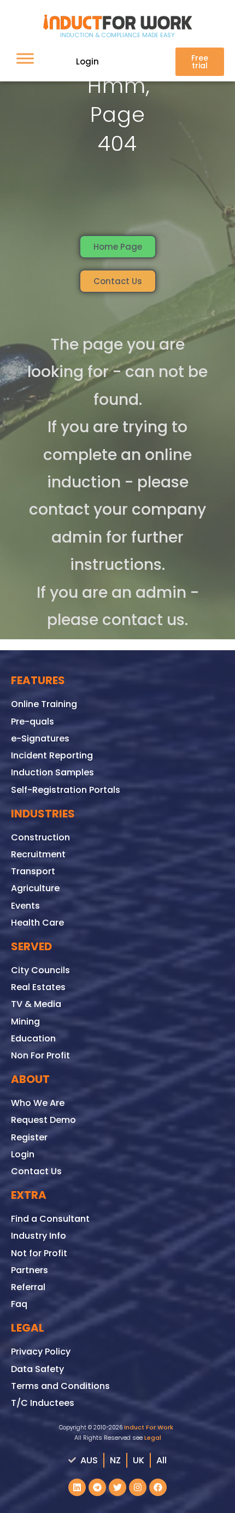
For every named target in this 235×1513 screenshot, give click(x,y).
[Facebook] (158, 1487)
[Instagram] (137, 1487)
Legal (152, 1437)
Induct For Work (148, 1427)
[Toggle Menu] (25, 58)
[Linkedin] (77, 1487)
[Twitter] (117, 1487)
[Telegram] (97, 1487)
